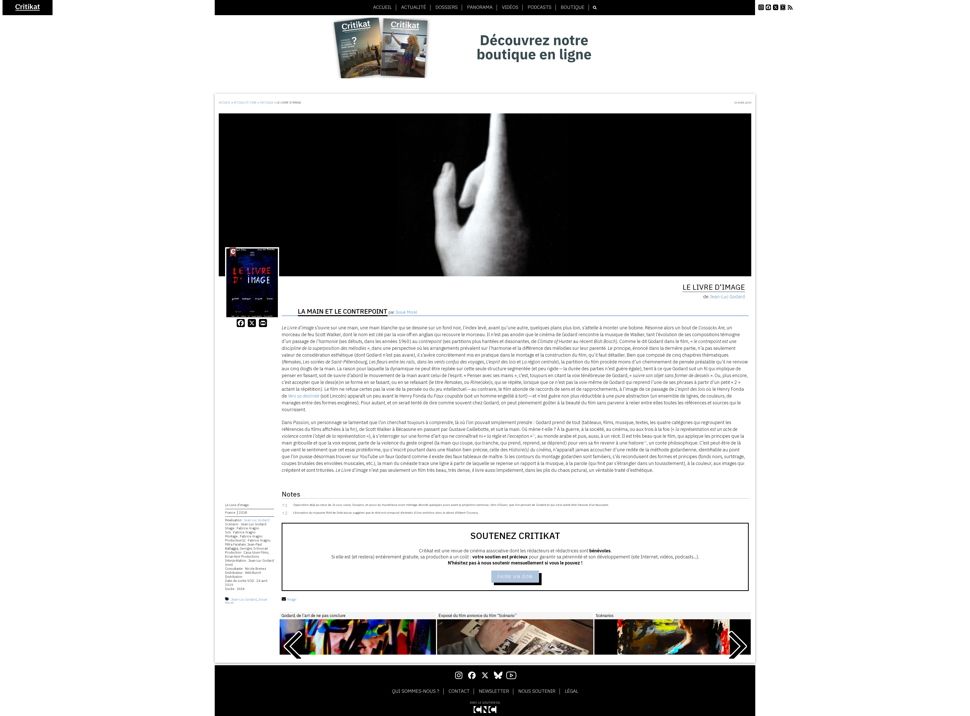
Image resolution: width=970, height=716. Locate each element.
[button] (533, 436)
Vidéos (510, 7)
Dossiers (446, 7)
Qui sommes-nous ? (415, 691)
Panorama (480, 7)
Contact (459, 691)
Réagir (292, 599)
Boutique (573, 7)
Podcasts (539, 7)
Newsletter (494, 691)
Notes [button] (291, 493)
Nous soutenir (536, 691)
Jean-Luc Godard (256, 520)
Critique (267, 102)
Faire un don (515, 576)
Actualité (413, 7)
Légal (571, 691)
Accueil (382, 7)
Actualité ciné (245, 102)
